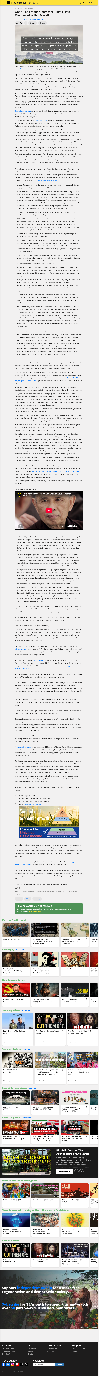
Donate (74, 1351)
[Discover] (30, 3)
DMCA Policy (22, 1372)
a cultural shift (38, 660)
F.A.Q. (30, 1354)
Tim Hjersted (22, 19)
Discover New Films (9, 1351)
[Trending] (38, 3)
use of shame (19, 69)
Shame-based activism (23, 111)
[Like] (16, 23)
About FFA (32, 1349)
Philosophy (37, 899)
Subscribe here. (35, 911)
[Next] (81, 1171)
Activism (19, 899)
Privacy (4, 1372)
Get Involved (52, 1349)
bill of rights (26, 747)
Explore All (20, 950)
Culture (28, 899)
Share (44, 23)
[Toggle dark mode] (84, 3)
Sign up (59, 1364)
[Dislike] (21, 23)
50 (13, 1308)
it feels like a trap (41, 120)
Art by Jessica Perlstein (87, 1327)
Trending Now (7, 1354)
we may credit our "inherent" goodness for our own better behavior (55, 471)
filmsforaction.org (36, 19)
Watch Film (64, 1171)
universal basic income (33, 804)
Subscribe (10, 1304)
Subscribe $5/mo (78, 1349)
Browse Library (8, 1349)
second (19, 747)
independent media (34, 1287)
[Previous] (76, 1171)
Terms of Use (12, 1372)
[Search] (80, 3)
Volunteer (51, 1351)
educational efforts (21, 649)
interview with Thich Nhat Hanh (47, 180)
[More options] (28, 939)
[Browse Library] (34, 3)
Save (33, 23)
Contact (31, 1351)
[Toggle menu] (4, 3)
